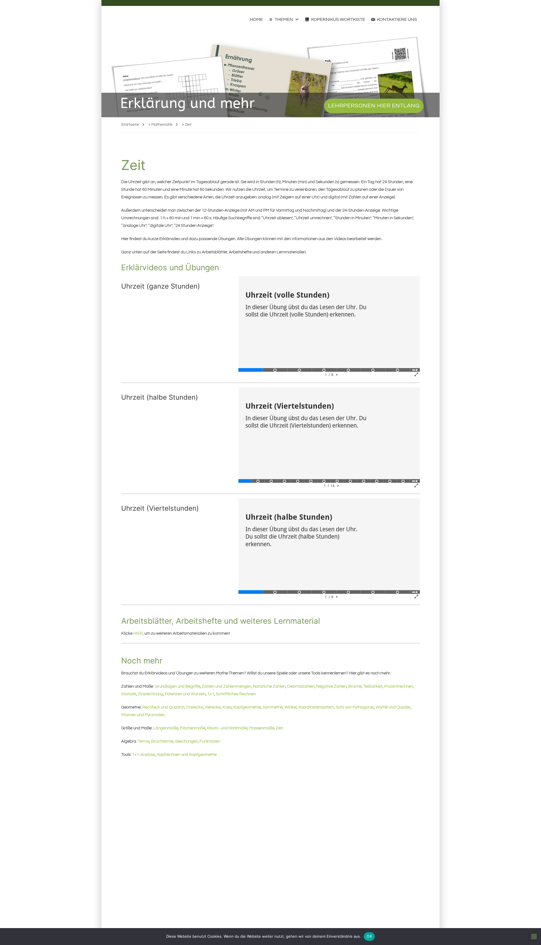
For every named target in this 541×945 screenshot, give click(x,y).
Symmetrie (273, 707)
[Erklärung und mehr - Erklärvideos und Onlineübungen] (131, 19)
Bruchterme (162, 741)
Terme (143, 741)
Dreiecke (194, 707)
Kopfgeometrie (247, 707)
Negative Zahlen (331, 686)
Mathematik (161, 125)
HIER (138, 633)
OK (369, 936)
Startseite (130, 125)
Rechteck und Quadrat (163, 707)
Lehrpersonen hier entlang (374, 106)
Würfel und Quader (393, 707)
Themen (284, 19)
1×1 (210, 694)
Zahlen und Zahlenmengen (226, 686)
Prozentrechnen (398, 686)
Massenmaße (261, 728)
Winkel (290, 707)
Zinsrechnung (150, 694)
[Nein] (534, 936)
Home (256, 19)
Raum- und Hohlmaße (227, 728)
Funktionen (209, 741)
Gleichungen (186, 741)
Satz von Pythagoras (355, 707)
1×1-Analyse (143, 755)
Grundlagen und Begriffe (177, 686)
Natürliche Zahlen (269, 686)
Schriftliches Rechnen (236, 694)
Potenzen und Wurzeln (185, 694)
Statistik (128, 694)
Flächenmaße (192, 728)
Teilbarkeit (372, 686)
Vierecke (213, 707)
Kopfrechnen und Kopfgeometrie (187, 755)
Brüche (355, 686)
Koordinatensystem (316, 707)
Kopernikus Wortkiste (338, 19)
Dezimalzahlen (300, 686)
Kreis (227, 707)
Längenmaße (165, 728)
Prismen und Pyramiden (143, 715)
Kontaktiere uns (397, 19)
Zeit (279, 728)
